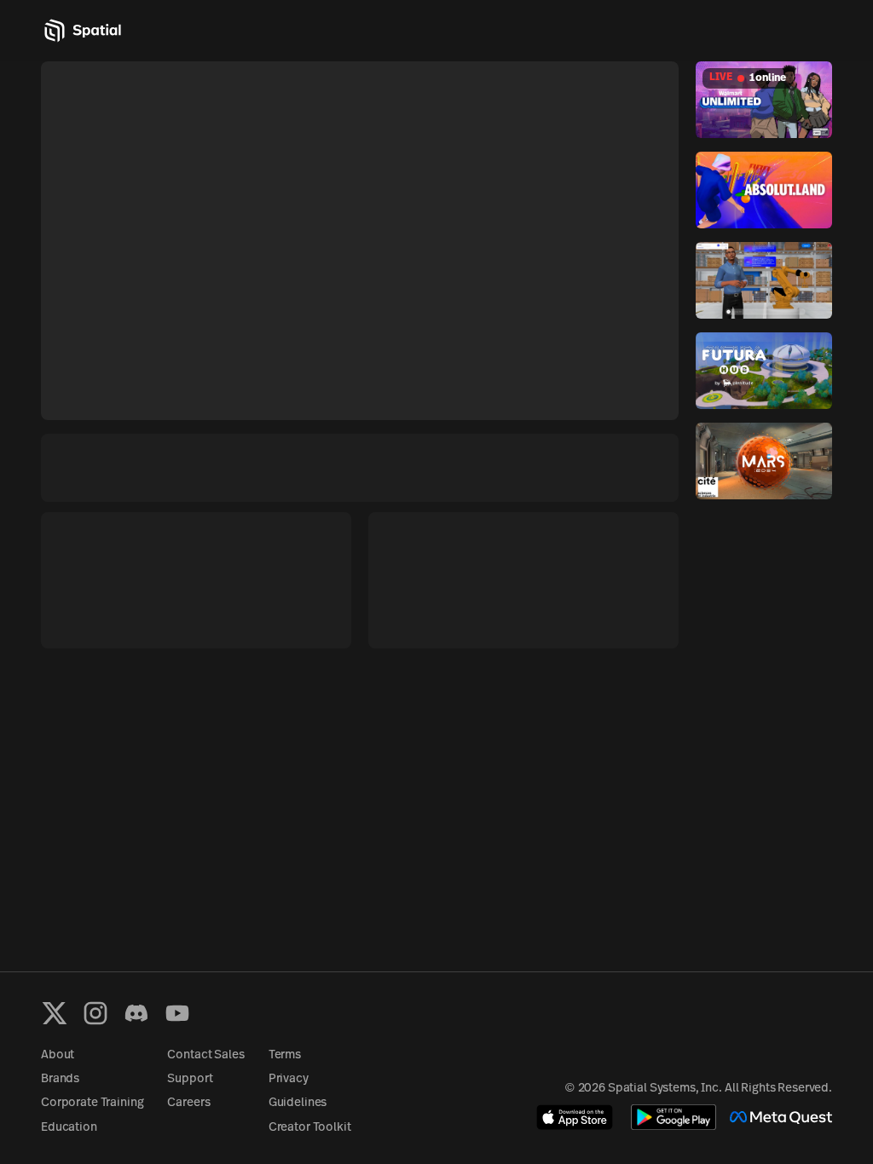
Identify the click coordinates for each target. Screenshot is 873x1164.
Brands (60, 1079)
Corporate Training (92, 1103)
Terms (285, 1055)
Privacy (289, 1079)
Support (189, 1079)
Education (69, 1127)
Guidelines (298, 1103)
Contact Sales (205, 1055)
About (57, 1055)
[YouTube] (177, 1013)
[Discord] (136, 1013)
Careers (188, 1103)
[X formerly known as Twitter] (54, 1013)
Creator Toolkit (310, 1127)
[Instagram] (95, 1013)
